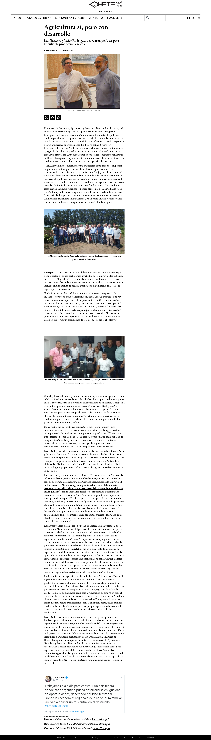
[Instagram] (198, 18)
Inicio (17, 17)
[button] (46, 117)
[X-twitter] (193, 18)
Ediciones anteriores (70, 17)
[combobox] (155, 18)
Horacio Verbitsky (38, 17)
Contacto (96, 17)
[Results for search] (155, 22)
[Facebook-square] (188, 18)
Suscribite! (114, 17)
